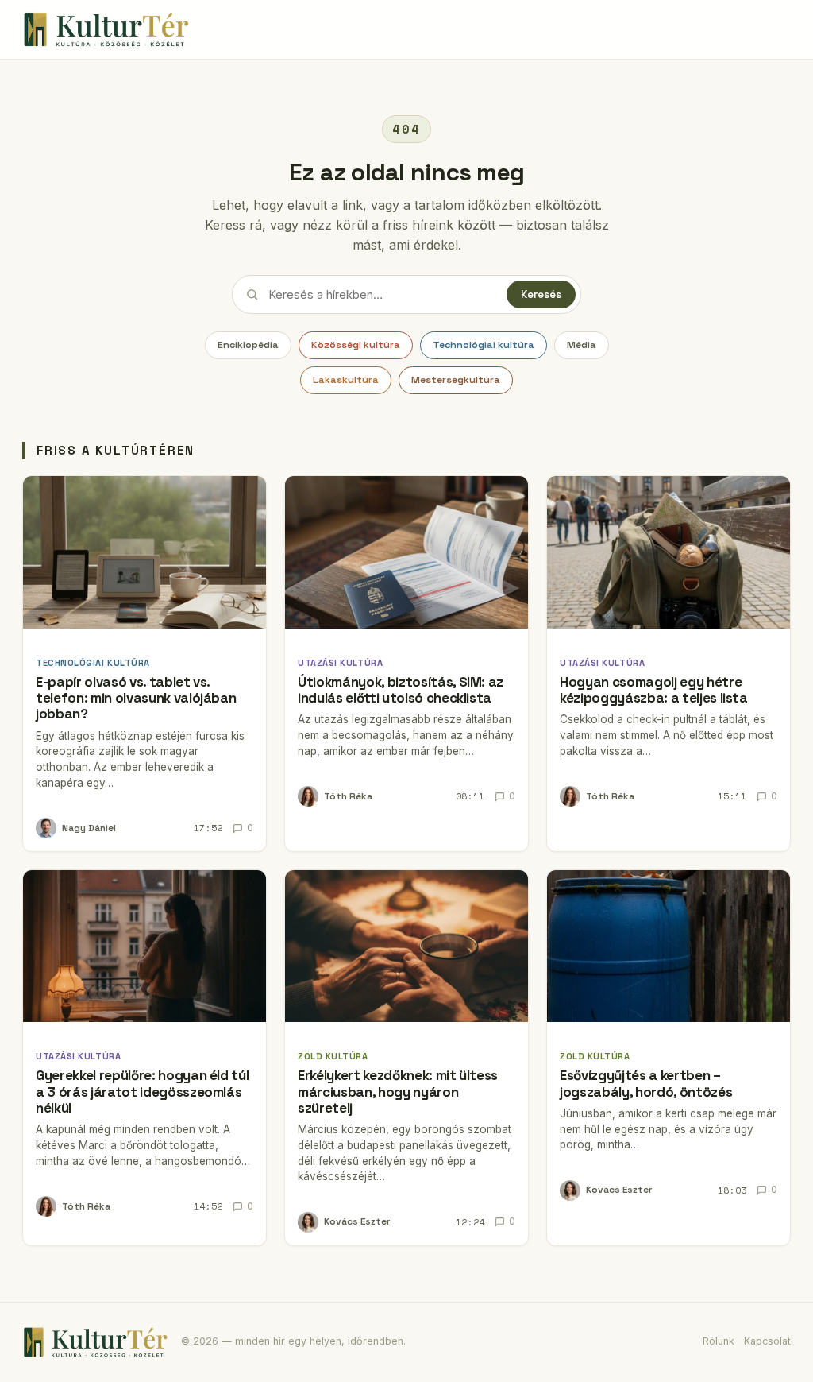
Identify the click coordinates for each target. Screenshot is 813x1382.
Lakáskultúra (346, 380)
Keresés (541, 294)
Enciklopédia (248, 345)
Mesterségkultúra (455, 380)
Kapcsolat (767, 1341)
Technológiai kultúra (483, 345)
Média (581, 345)
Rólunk (718, 1341)
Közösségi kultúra (355, 345)
